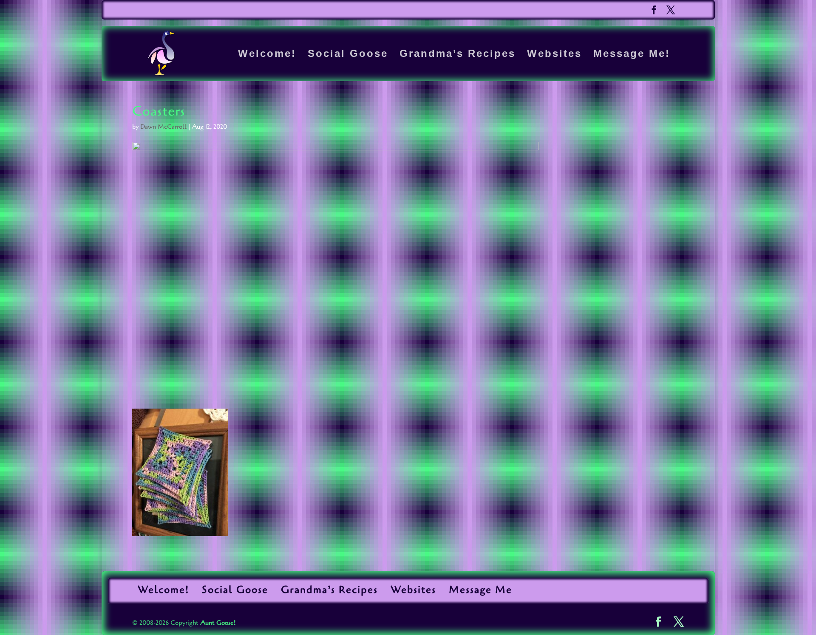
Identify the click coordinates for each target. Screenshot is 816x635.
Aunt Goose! (217, 622)
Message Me (480, 590)
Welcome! (267, 55)
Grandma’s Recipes (458, 55)
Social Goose (348, 55)
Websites (554, 55)
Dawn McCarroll (163, 126)
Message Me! (631, 55)
